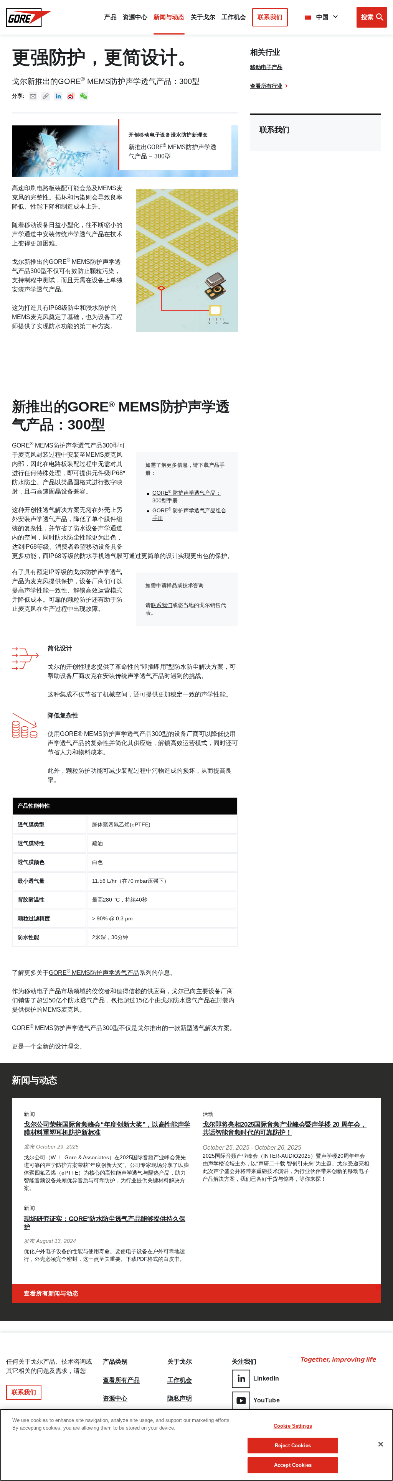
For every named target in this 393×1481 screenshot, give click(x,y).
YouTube (266, 1400)
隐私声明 (179, 1398)
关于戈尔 (203, 17)
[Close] (380, 1444)
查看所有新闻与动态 (51, 1293)
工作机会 (179, 1380)
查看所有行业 (266, 86)
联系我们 (270, 17)
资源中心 (115, 1398)
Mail (33, 96)
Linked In (58, 96)
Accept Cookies (293, 1465)
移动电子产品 (266, 67)
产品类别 (115, 1362)
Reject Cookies (293, 1445)
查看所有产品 (121, 1380)
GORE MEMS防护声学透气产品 (94, 972)
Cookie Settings (293, 1426)
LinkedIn (266, 1378)
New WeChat (83, 96)
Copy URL (45, 96)
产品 (110, 17)
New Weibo (71, 96)
